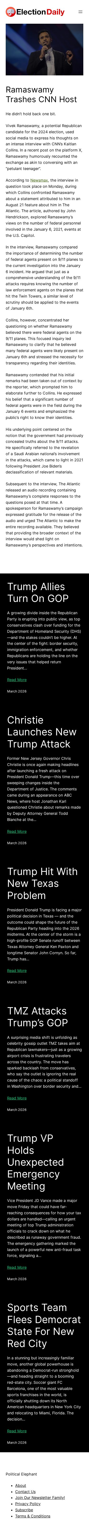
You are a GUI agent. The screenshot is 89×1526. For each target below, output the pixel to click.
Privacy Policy (28, 1503)
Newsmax (39, 180)
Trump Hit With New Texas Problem (42, 883)
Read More (17, 679)
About (20, 1485)
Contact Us (25, 1491)
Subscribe (24, 1510)
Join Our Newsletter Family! (40, 1497)
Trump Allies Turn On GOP (38, 592)
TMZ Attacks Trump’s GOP (37, 1017)
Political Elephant (21, 1474)
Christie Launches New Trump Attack (42, 732)
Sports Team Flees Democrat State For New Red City (44, 1325)
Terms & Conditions (32, 1516)
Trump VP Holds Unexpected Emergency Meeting (35, 1162)
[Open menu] (80, 12)
